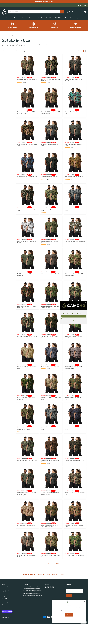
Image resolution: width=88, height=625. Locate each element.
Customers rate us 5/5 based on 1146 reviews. (47, 574)
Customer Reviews (5, 5)
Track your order (5, 587)
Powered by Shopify (5, 617)
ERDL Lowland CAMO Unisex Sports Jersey (74, 555)
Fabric (39, 5)
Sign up (69, 595)
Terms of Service (5, 603)
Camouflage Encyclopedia (7, 593)
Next (57, 563)
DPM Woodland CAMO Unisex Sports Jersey (27, 336)
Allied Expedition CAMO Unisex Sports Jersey (27, 176)
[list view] (85, 51)
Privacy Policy (4, 601)
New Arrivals (9, 18)
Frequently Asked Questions (14, 5)
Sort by (17, 51)
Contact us (55, 5)
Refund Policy (4, 597)
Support (77, 18)
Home (3, 18)
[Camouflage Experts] (12, 25)
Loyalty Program (45, 5)
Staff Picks (24, 18)
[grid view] (83, 51)
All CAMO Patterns (58, 18)
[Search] (62, 11)
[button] (80, 12)
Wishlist (30, 5)
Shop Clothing (32, 18)
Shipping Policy (5, 599)
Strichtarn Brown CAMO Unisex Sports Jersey (51, 273)
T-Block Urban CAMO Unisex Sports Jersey (50, 366)
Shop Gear (40, 18)
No (73, 320)
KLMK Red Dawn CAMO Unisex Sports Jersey (75, 241)
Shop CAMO (49, 18)
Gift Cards (35, 5)
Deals (71, 18)
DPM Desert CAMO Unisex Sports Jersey (26, 525)
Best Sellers (17, 18)
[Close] (85, 302)
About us (50, 5)
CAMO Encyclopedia (24, 5)
